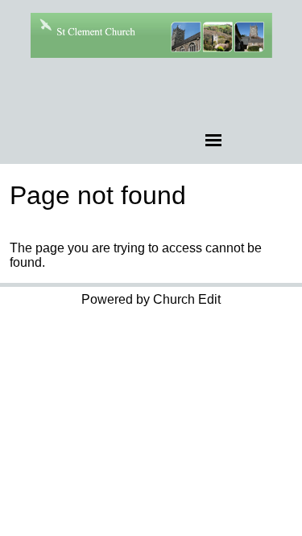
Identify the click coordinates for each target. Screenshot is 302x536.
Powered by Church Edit (151, 299)
